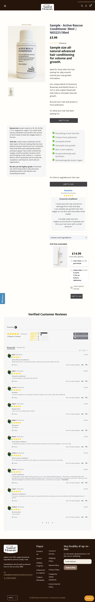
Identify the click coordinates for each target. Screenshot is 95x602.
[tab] (11, 348)
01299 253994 (11, 578)
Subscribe (70, 567)
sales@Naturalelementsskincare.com (18, 575)
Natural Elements (42, 598)
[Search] (82, 7)
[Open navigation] (5, 7)
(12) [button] (39, 332)
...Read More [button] (64, 479)
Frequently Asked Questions (53, 577)
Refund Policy (54, 565)
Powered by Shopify (57, 598)
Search (39, 558)
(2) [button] (38, 334)
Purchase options (76, 257)
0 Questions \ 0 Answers (14, 336)
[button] (80, 337)
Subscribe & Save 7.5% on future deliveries (77, 275)
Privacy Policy (54, 570)
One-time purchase (77, 262)
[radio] (72, 261)
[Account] (86, 6)
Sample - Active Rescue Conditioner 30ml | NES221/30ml (66, 29)
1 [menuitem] (46, 522)
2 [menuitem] (48, 522)
